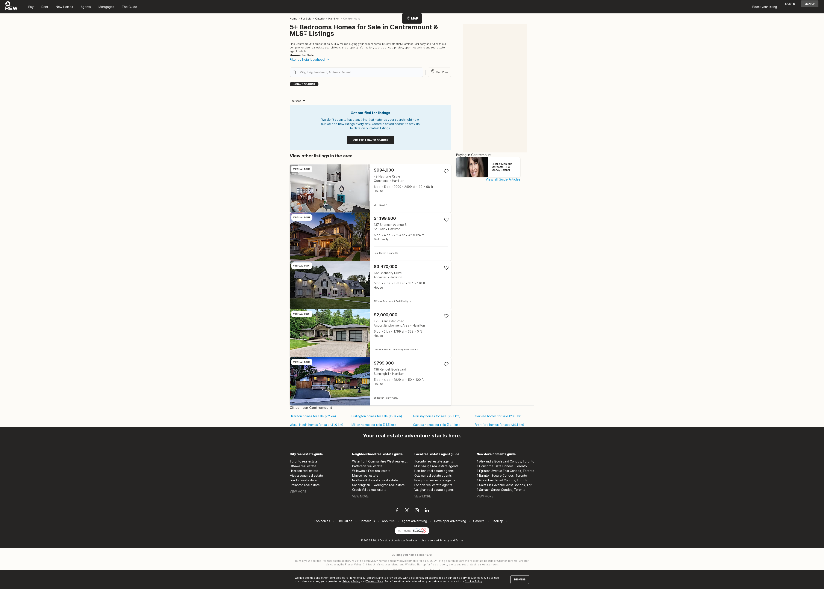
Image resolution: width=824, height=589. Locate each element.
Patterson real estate (367, 466)
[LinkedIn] (427, 511)
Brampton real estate (305, 485)
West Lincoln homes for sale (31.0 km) (316, 424)
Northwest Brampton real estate (375, 480)
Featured (295, 100)
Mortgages (106, 7)
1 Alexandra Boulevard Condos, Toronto (505, 461)
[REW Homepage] (11, 6)
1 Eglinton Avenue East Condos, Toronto (505, 471)
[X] (407, 511)
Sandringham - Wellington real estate (378, 485)
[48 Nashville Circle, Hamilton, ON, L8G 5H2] (370, 188)
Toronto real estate (304, 461)
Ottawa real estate (303, 466)
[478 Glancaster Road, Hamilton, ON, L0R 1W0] (370, 333)
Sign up (809, 3)
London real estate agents (433, 485)
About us (388, 521)
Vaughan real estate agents (434, 489)
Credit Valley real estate (369, 489)
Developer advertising (450, 521)
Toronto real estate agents (433, 461)
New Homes (64, 7)
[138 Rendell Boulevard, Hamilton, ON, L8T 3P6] (370, 381)
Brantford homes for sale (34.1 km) (499, 424)
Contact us (367, 521)
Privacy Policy (351, 581)
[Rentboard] (419, 530)
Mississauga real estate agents (436, 466)
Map (414, 18)
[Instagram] (417, 511)
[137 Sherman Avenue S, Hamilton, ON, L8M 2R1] (370, 236)
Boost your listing (764, 7)
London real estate (303, 480)
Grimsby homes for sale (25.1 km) (436, 416)
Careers (479, 521)
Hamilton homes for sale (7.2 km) (313, 416)
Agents (86, 7)
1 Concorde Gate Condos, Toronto (502, 466)
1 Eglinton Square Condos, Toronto (502, 475)
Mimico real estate (365, 475)
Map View (442, 72)
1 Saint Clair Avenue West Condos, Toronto (506, 485)
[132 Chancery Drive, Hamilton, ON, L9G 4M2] (370, 285)
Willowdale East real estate (371, 471)
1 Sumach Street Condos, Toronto (501, 489)
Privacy (445, 540)
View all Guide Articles (503, 179)
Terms (460, 540)
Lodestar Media (404, 540)
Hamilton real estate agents (434, 471)
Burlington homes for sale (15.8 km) (376, 416)
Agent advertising (414, 521)
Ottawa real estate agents (433, 475)
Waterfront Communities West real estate (381, 461)
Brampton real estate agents (434, 480)
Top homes (322, 521)
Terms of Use (374, 581)
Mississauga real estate (306, 475)
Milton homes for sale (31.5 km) (373, 424)
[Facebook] (397, 511)
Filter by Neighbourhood (307, 59)
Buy (31, 7)
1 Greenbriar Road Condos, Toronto (502, 480)
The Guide (129, 7)
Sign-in (790, 3)
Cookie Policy (473, 581)
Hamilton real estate (304, 471)
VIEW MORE (298, 491)
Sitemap (497, 521)
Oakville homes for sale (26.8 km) (499, 416)
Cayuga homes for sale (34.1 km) (436, 424)
